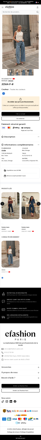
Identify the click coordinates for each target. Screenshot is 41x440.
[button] (39, 16)
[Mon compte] (38, 7)
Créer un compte (20, 114)
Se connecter (20, 119)
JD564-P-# (4, 272)
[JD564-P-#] (10, 254)
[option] (10, 212)
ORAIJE (3, 229)
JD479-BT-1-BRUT (6, 231)
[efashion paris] (10, 7)
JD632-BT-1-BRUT (26, 231)
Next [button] (39, 204)
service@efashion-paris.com (13, 349)
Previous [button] (2, 204)
